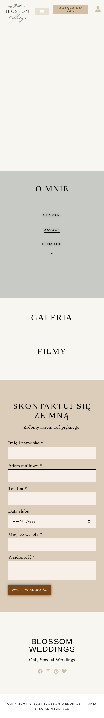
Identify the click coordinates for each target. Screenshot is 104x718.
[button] (42, 11)
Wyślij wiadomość (29, 590)
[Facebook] (40, 671)
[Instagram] (48, 671)
